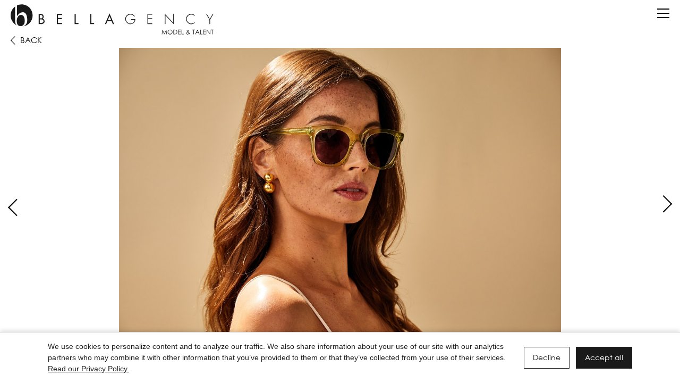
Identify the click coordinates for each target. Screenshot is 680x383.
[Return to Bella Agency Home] (112, 19)
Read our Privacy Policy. (88, 368)
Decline (546, 357)
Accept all (604, 357)
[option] (340, 195)
